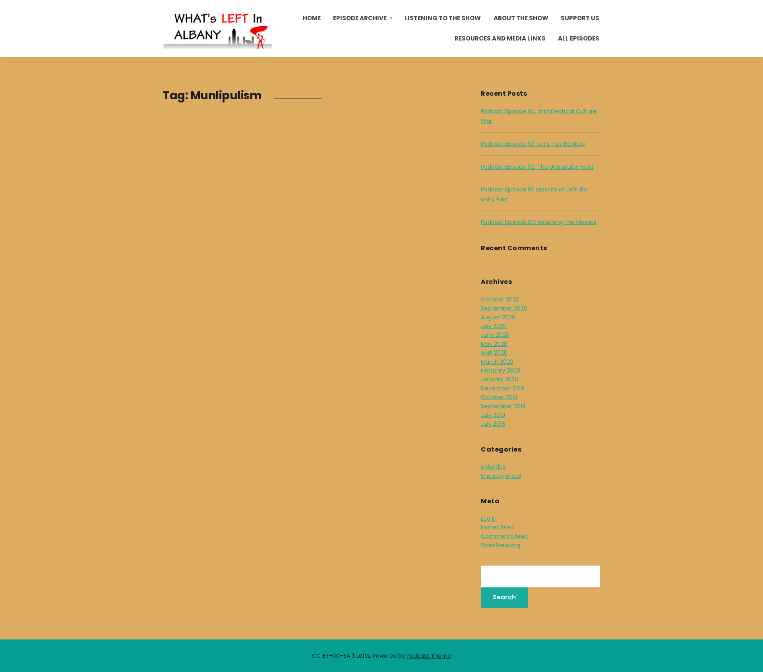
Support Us (580, 18)
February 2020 (500, 371)
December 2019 (502, 388)
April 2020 (494, 353)
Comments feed (504, 536)
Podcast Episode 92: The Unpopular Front (537, 167)
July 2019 (493, 415)
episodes (493, 467)
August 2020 (498, 317)
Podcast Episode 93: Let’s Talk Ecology (533, 144)
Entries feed (497, 527)
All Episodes (578, 38)
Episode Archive (360, 18)
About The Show (521, 18)
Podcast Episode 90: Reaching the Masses (538, 222)
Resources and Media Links (500, 38)
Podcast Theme (429, 656)
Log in (489, 519)
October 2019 (499, 397)
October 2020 (500, 299)
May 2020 (494, 344)
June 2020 (495, 335)
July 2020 (494, 326)
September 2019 (503, 406)
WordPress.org (500, 545)
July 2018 (493, 424)
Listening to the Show (443, 18)
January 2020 (499, 379)
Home (312, 18)
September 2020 (504, 308)
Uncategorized (501, 476)
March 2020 (497, 362)
